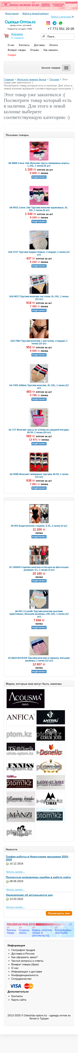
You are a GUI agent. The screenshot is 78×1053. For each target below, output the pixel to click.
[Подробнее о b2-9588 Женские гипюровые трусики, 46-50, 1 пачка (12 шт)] (39, 489)
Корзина (17, 34)
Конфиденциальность (24, 975)
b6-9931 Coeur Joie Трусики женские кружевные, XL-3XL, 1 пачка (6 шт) (39, 209)
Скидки (12, 55)
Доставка (39, 45)
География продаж (23, 949)
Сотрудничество (21, 978)
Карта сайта (18, 999)
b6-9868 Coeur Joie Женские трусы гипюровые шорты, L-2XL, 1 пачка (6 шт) (39, 164)
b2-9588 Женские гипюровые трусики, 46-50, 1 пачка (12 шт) (39, 475)
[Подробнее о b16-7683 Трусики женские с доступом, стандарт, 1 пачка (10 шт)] (39, 355)
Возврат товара (17, 50)
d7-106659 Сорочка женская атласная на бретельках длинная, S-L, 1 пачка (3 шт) (39, 568)
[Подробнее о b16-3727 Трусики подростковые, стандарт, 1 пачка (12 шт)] (39, 266)
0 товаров (17, 37)
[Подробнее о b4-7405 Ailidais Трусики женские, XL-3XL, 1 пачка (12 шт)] (39, 400)
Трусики (54, 79)
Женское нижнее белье (31, 79)
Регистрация (12, 13)
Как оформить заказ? (24, 957)
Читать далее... (15, 871)
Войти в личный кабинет (36, 13)
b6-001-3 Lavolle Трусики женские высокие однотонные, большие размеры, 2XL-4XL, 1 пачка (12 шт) (39, 614)
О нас (11, 45)
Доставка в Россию (23, 953)
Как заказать (51, 50)
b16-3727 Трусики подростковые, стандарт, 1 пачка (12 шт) (39, 253)
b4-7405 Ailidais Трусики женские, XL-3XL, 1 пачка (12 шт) (39, 386)
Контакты (24, 45)
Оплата (53, 45)
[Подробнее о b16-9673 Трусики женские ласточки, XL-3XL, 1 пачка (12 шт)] (39, 311)
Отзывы (34, 50)
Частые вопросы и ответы (27, 960)
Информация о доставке (26, 971)
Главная (9, 79)
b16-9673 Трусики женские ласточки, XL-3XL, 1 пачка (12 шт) (39, 297)
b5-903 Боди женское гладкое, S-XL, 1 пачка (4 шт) (39, 526)
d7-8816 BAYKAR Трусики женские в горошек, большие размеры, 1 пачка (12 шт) (39, 659)
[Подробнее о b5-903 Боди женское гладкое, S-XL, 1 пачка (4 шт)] (39, 537)
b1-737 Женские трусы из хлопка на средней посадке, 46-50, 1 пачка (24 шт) (39, 431)
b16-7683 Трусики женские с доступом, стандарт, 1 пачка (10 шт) (39, 342)
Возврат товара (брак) (25, 964)
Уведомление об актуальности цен (29, 894)
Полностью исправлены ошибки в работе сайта (38, 877)
